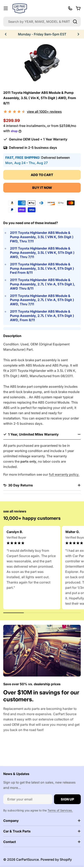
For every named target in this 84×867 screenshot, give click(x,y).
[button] (5, 34)
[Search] (75, 21)
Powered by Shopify (56, 859)
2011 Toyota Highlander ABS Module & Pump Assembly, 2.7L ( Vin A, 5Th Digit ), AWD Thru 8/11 (42, 284)
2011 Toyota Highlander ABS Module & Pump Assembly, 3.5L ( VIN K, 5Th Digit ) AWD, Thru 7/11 (42, 252)
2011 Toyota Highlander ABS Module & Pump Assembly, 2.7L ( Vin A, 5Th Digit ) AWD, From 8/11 (42, 315)
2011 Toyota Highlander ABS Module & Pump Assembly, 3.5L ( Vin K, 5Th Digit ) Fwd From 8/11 (42, 268)
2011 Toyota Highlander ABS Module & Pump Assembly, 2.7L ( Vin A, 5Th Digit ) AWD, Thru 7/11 (42, 300)
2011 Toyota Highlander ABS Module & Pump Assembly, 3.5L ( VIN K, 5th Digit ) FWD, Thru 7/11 (41, 237)
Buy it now (42, 188)
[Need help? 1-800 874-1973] (70, 8)
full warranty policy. (64, 474)
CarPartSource (27, 859)
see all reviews (14, 511)
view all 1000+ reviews (44, 111)
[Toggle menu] (5, 8)
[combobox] (42, 21)
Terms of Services (60, 810)
